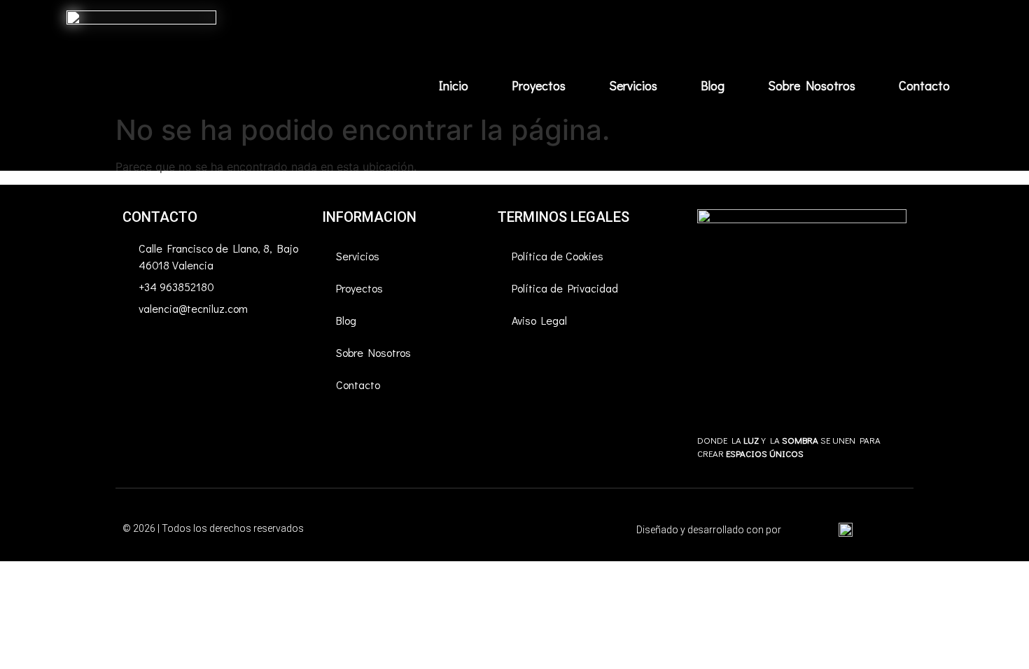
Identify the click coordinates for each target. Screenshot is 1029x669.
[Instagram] (178, 348)
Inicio (453, 85)
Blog (712, 85)
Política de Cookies (557, 255)
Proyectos (539, 85)
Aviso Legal (539, 320)
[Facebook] (140, 348)
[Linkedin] (217, 348)
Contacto (924, 85)
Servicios (633, 85)
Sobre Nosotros (811, 85)
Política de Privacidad (565, 288)
